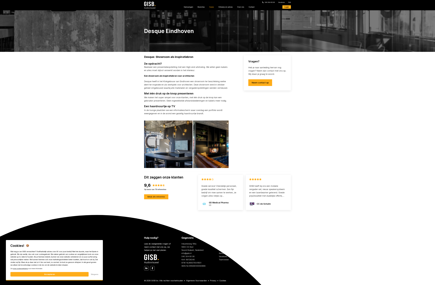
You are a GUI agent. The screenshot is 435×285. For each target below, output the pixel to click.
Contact (251, 7)
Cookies (222, 280)
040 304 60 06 (270, 2)
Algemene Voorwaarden (196, 280)
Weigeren (94, 274)
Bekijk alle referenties (156, 197)
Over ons (240, 7)
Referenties (223, 253)
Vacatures (281, 2)
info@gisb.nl (186, 253)
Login (286, 7)
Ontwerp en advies (225, 7)
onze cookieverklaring (20, 268)
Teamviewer (224, 259)
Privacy (213, 280)
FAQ (289, 2)
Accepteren (49, 274)
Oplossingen (188, 7)
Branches (201, 7)
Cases (211, 7)
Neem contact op (260, 82)
